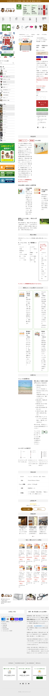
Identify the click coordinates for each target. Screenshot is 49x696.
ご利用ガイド (16, 18)
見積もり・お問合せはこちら (41, 113)
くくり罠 (17, 29)
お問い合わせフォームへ (39, 677)
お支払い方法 (23, 18)
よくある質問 (30, 18)
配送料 (37, 91)
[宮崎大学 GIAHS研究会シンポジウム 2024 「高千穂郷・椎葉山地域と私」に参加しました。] (43, 520)
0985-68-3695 (24, 675)
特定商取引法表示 (20, 663)
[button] (32, 536)
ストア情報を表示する (42, 123)
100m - (42, 53)
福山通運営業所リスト (39, 626)
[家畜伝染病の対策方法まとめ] (22, 520)
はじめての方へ (3, 19)
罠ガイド (10, 19)
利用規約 (10, 663)
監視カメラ (36, 29)
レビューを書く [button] (26, 509)
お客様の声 (36, 19)
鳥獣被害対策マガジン (44, 18)
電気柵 (40, 29)
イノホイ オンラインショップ (26, 691)
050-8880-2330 (9, 675)
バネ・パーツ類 (22, 29)
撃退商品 (33, 34)
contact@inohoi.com (39, 675)
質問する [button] (39, 509)
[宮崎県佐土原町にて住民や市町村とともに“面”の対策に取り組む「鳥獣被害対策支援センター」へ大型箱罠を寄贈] (33, 520)
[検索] (13, 63)
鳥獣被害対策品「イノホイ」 (24, 34)
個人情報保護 (30, 663)
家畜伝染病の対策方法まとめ (23, 527)
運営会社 (38, 663)
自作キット (27, 29)
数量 (37, 95)
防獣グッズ (31, 29)
